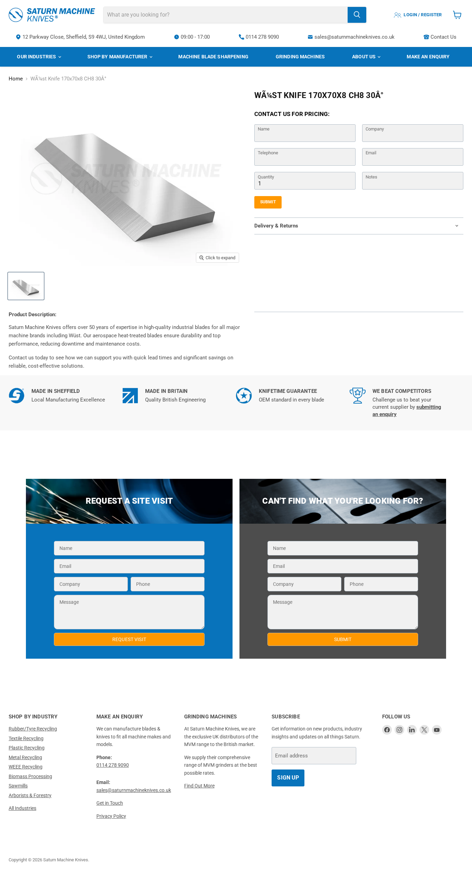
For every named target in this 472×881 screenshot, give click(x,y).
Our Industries (37, 56)
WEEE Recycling (26, 766)
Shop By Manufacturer (118, 56)
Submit (268, 202)
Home (16, 79)
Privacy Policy (111, 816)
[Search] (357, 15)
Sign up (288, 777)
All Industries (22, 808)
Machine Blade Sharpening (213, 56)
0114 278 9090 (262, 37)
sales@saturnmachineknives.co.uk (354, 37)
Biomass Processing (30, 776)
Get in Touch (109, 803)
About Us (364, 56)
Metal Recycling (25, 757)
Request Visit (129, 639)
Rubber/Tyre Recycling (33, 729)
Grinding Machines (300, 56)
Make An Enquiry (428, 56)
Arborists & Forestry (30, 795)
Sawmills (18, 785)
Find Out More (199, 785)
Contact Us (443, 37)
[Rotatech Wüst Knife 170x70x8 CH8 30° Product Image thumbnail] (26, 286)
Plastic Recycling (27, 748)
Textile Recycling (26, 738)
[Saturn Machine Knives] (52, 15)
